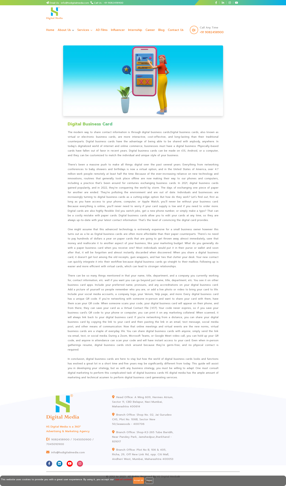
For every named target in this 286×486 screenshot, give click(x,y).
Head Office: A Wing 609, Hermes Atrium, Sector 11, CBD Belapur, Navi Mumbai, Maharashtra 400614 (142, 401)
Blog (161, 30)
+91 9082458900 (212, 32)
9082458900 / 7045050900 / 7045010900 (70, 442)
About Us (64, 30)
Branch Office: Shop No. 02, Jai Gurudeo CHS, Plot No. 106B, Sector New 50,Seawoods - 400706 (142, 419)
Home (50, 30)
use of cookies (123, 479)
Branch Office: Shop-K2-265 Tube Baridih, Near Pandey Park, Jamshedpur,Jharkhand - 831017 (142, 437)
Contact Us (176, 30)
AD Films (102, 30)
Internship (135, 30)
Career (150, 30)
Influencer (118, 30)
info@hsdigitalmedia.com (67, 452)
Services (83, 30)
